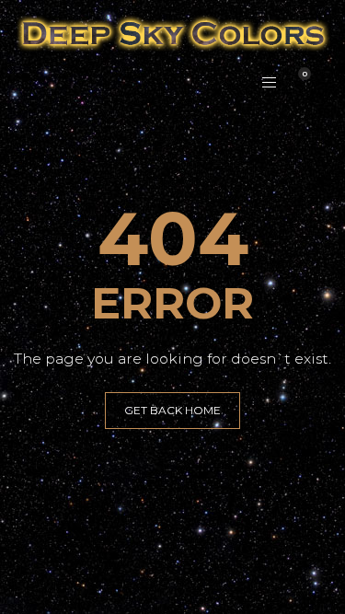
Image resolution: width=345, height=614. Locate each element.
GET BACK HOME (172, 410)
